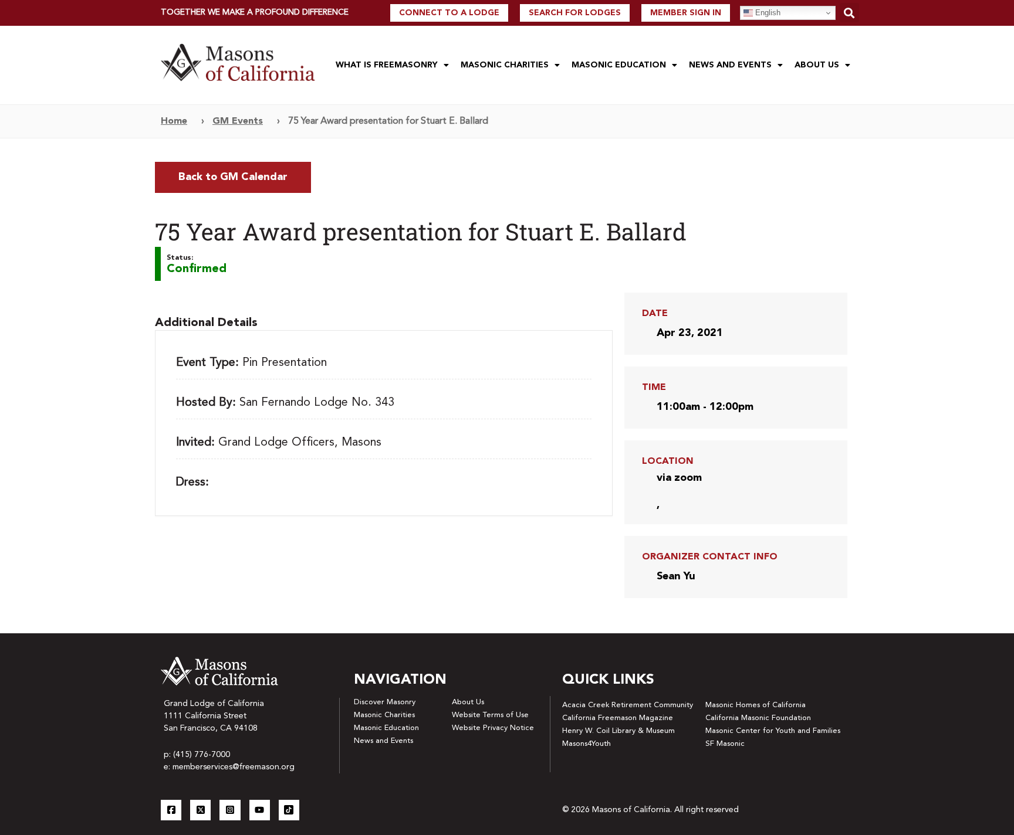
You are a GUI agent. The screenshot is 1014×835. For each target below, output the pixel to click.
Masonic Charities (505, 65)
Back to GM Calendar (233, 177)
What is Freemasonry (387, 65)
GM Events (237, 121)
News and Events (730, 65)
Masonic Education (619, 65)
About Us (817, 65)
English (766, 12)
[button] (849, 12)
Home (174, 121)
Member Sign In (685, 13)
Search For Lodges (575, 13)
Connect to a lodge (449, 13)
